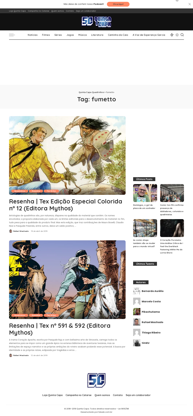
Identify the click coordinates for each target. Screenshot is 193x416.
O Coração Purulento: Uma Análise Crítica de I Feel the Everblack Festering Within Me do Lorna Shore (171, 246)
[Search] (182, 34)
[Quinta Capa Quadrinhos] (96, 21)
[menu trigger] (13, 34)
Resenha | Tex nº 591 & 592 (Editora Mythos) (60, 329)
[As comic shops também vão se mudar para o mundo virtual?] (145, 228)
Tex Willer (51, 191)
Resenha (36, 191)
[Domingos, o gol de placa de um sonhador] (145, 193)
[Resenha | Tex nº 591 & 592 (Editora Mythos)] (67, 279)
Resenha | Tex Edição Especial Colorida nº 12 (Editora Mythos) (65, 204)
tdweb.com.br (105, 412)
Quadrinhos (19, 191)
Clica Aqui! (118, 4)
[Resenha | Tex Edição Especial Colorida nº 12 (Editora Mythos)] (67, 155)
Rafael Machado (21, 231)
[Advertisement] (96, 62)
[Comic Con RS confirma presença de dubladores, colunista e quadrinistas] (172, 193)
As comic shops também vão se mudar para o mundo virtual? (144, 243)
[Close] (189, 4)
